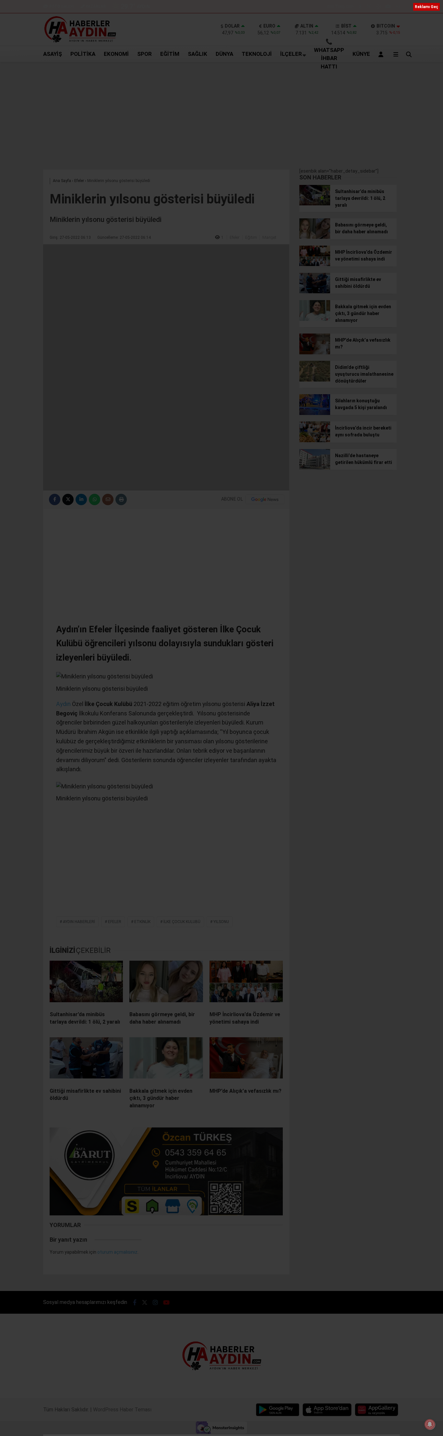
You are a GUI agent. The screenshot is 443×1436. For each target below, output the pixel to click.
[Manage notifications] (430, 1424)
